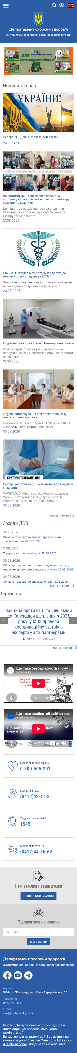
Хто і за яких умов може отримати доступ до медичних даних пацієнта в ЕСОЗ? (34, 274)
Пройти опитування (38, 895)
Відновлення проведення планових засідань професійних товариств (38, 616)
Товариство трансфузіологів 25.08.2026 (29, 553)
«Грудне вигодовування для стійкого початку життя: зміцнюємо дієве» (34, 415)
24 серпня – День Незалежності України (31, 137)
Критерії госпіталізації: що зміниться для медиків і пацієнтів (38, 485)
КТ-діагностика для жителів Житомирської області (38, 343)
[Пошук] (54, 5)
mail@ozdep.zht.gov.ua (18, 1013)
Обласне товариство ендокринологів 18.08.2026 (35, 581)
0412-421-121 (12, 1002)
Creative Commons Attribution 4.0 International (37, 1042)
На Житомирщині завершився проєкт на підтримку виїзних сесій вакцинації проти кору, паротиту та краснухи (36, 199)
